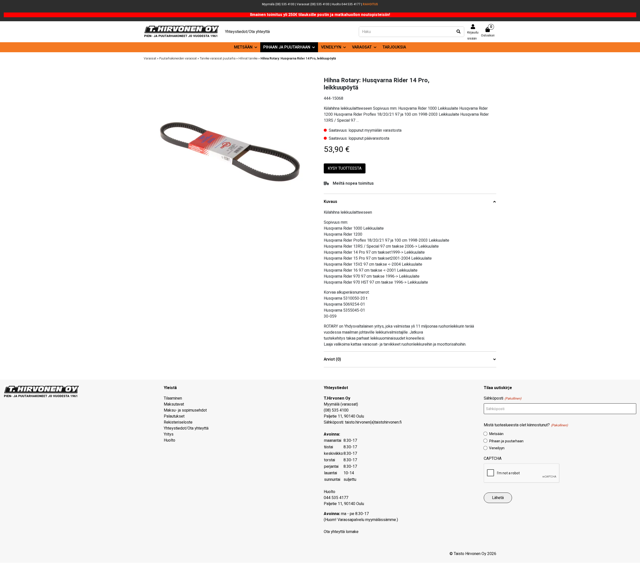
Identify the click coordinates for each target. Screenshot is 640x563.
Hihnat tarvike (248, 58)
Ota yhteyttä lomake (341, 532)
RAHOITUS (370, 4)
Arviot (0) (332, 359)
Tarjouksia (394, 47)
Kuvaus (330, 201)
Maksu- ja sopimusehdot (185, 410)
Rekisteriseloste (178, 422)
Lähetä (498, 498)
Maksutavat (174, 404)
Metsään (243, 47)
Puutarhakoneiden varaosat (178, 58)
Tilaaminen (173, 398)
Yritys (169, 434)
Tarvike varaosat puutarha (218, 58)
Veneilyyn (331, 47)
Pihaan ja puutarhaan (286, 47)
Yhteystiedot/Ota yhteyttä (247, 32)
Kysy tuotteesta (345, 168)
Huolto (169, 440)
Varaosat (362, 47)
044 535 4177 (336, 498)
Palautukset (174, 416)
